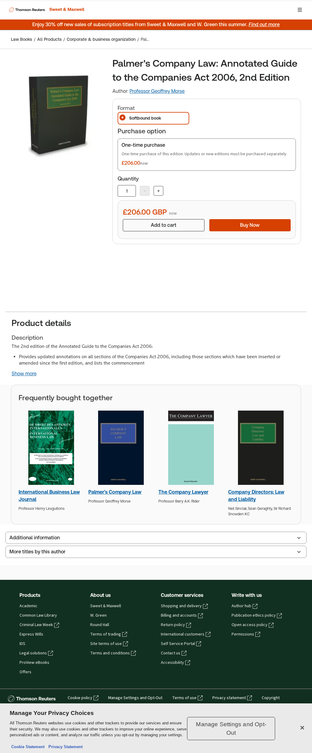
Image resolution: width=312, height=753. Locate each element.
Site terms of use (106, 643)
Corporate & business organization (101, 39)
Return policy (173, 625)
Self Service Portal (178, 643)
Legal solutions (33, 653)
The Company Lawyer (183, 492)
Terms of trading (105, 634)
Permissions (243, 634)
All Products (49, 39)
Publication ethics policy (254, 615)
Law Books (21, 39)
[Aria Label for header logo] (46, 10)
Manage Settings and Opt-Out (135, 698)
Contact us (170, 653)
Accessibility (172, 662)
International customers (182, 634)
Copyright (271, 698)
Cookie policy (80, 698)
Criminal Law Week (36, 625)
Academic (28, 606)
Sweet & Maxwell (105, 606)
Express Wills (31, 634)
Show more (24, 373)
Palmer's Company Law (114, 492)
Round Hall (99, 625)
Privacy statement (229, 698)
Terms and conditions (110, 653)
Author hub (241, 606)
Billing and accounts (179, 615)
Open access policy (250, 625)
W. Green (98, 615)
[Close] (302, 727)
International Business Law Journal (49, 495)
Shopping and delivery (181, 606)
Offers (25, 672)
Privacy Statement (64, 746)
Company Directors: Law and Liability (256, 495)
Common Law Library (38, 615)
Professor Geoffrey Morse (157, 91)
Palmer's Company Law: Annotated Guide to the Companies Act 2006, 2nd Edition (146, 39)
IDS (22, 643)
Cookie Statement (27, 746)
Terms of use (184, 698)
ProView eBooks (34, 662)
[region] (156, 728)
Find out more (264, 24)
